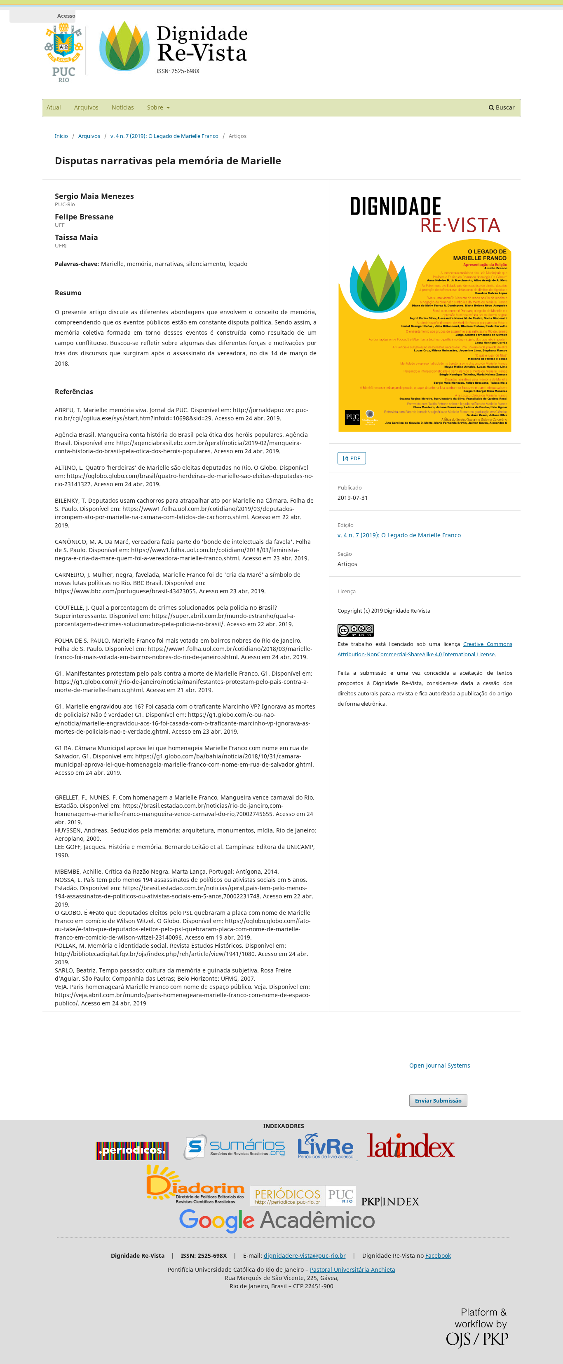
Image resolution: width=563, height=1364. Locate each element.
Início (61, 136)
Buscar (504, 107)
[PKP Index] (390, 1204)
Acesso (66, 15)
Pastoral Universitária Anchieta (352, 1269)
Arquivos (86, 107)
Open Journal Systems (439, 1065)
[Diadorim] (195, 1204)
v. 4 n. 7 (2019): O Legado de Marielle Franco (164, 136)
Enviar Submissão (438, 1100)
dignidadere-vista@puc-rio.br (305, 1255)
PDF (354, 458)
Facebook (438, 1255)
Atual (54, 107)
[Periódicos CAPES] (132, 1158)
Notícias (123, 107)
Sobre (156, 107)
